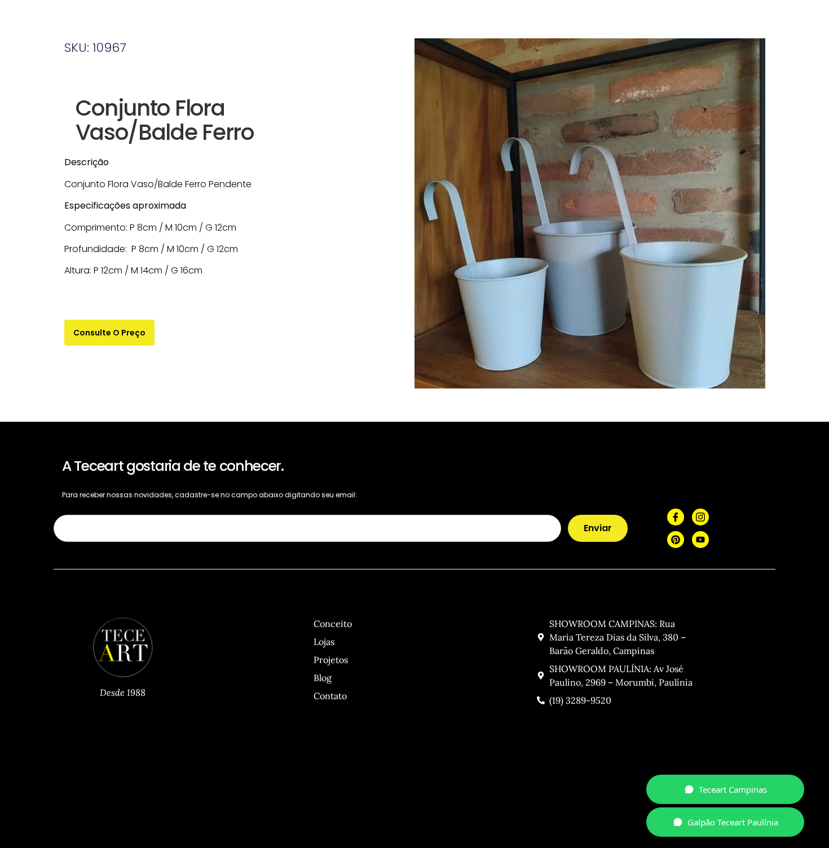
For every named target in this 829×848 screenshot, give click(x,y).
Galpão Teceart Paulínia (732, 822)
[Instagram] (700, 517)
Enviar (598, 528)
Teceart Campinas (733, 789)
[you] (700, 539)
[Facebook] (675, 517)
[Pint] (675, 539)
